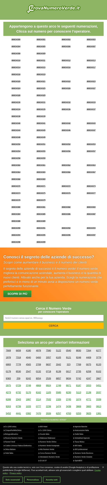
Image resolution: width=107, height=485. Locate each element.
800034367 (91, 172)
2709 (38, 364)
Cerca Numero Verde (48, 453)
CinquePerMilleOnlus (13, 430)
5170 (28, 392)
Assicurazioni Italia (81, 430)
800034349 (41, 137)
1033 (28, 406)
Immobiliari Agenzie (82, 438)
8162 (38, 392)
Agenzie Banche (80, 427)
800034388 (16, 221)
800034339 (41, 116)
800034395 (41, 235)
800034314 (16, 67)
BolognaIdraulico (11, 434)
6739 (18, 406)
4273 (8, 392)
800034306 (66, 46)
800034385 (41, 214)
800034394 (16, 235)
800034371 (41, 186)
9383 (8, 378)
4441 (18, 413)
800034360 (16, 165)
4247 (88, 378)
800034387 (91, 214)
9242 (28, 378)
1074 (78, 399)
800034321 (41, 81)
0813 (98, 406)
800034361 (41, 165)
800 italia (78, 446)
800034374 (16, 193)
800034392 (66, 228)
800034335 (41, 109)
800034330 (16, 102)
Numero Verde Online (48, 442)
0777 (38, 406)
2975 (8, 385)
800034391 (41, 228)
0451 (98, 385)
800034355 (41, 151)
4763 (68, 413)
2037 (98, 392)
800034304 (16, 46)
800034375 (41, 193)
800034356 (66, 151)
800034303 (91, 39)
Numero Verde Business (83, 453)
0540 (68, 350)
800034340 (16, 123)
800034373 (91, 186)
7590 (48, 350)
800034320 (16, 81)
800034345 (41, 130)
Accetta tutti (52, 480)
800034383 (91, 207)
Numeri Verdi (10, 442)
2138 (88, 392)
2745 (68, 399)
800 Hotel (43, 427)
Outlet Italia (78, 434)
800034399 (41, 242)
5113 (78, 392)
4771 (88, 399)
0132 (38, 371)
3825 (88, 413)
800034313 (91, 60)
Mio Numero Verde (47, 449)
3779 (98, 357)
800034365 (41, 172)
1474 (58, 406)
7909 (8, 350)
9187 (78, 385)
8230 (68, 392)
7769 (78, 364)
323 (68, 364)
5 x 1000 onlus (10, 427)
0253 (78, 413)
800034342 (66, 123)
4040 (28, 357)
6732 (18, 392)
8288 (8, 399)
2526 (48, 378)
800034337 (91, 109)
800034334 (16, 109)
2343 (18, 399)
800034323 (91, 81)
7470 (38, 413)
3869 (78, 406)
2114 (38, 399)
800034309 (41, 53)
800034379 (41, 200)
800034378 (16, 200)
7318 (18, 357)
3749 (28, 385)
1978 (8, 357)
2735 (78, 371)
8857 (58, 378)
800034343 (91, 123)
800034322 (66, 81)
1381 (98, 413)
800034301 (41, 39)
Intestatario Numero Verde (50, 457)
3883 (88, 406)
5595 (58, 392)
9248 (78, 357)
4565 (28, 364)
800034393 (91, 228)
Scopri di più (17, 293)
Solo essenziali (13, 480)
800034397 (91, 235)
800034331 (41, 102)
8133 (98, 364)
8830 (78, 350)
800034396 (66, 235)
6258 (88, 371)
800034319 (41, 74)
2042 (58, 364)
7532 (48, 399)
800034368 (16, 179)
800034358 (16, 158)
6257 (58, 413)
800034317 (91, 67)
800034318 (16, 74)
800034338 (16, 116)
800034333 (91, 102)
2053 (88, 385)
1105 (48, 392)
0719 (48, 371)
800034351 (41, 144)
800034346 (66, 130)
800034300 (16, 39)
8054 (38, 378)
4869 (38, 385)
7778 (18, 364)
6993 (8, 364)
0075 (88, 364)
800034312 (66, 60)
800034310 (16, 60)
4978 (38, 350)
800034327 (91, 88)
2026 (48, 413)
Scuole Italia (44, 434)
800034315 (41, 67)
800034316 (66, 67)
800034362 (66, 165)
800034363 (91, 165)
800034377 (91, 193)
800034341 (41, 123)
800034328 (16, 95)
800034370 (16, 186)
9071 (68, 385)
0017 (68, 371)
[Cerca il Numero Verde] (53, 8)
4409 (88, 357)
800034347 (91, 130)
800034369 (41, 179)
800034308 (16, 53)
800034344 (16, 130)
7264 (88, 350)
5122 (58, 350)
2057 (48, 357)
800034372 (66, 186)
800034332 (66, 102)
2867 (98, 378)
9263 (8, 406)
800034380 (16, 207)
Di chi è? (43, 461)
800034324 (16, 88)
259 (18, 378)
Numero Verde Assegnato (49, 446)
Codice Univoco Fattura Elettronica (18, 446)
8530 (18, 371)
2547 (28, 371)
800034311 (41, 60)
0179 (8, 371)
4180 (28, 350)
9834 (68, 378)
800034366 (66, 172)
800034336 (66, 109)
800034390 (16, 228)
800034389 (41, 221)
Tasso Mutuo (79, 442)
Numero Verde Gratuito (83, 457)
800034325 (41, 88)
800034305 (41, 46)
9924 (48, 385)
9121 (68, 357)
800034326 (66, 88)
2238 (48, 406)
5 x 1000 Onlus (45, 430)
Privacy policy (16, 473)
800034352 (66, 144)
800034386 (66, 214)
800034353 (91, 144)
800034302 (66, 39)
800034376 (66, 193)
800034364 (16, 172)
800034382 (66, 207)
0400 (38, 357)
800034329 (41, 95)
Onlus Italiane (10, 449)
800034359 (41, 158)
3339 (98, 399)
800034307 (91, 46)
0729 (18, 385)
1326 (58, 399)
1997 (28, 399)
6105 (58, 357)
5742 (78, 378)
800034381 (41, 207)
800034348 (16, 137)
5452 (8, 413)
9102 (98, 371)
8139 (58, 371)
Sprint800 (78, 461)
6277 (98, 350)
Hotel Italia (9, 453)
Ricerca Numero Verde (13, 438)
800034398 (16, 242)
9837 (48, 364)
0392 (28, 413)
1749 (58, 385)
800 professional (80, 449)
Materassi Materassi (47, 438)
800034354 (16, 151)
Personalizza (33, 480)
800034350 (16, 144)
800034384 (16, 214)
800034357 (91, 151)
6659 (18, 350)
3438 (68, 406)
